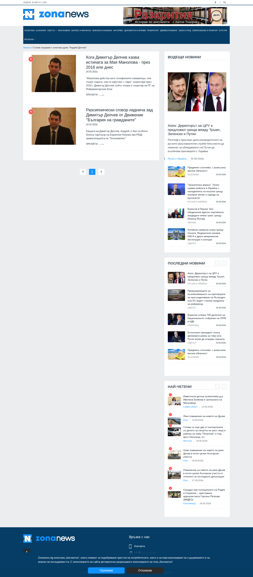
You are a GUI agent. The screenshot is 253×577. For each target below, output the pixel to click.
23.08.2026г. (207, 407)
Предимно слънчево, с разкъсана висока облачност (207, 169)
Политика (29, 30)
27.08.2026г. (198, 480)
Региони (29, 39)
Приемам (106, 570)
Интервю (118, 30)
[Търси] (224, 2)
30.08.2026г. (197, 158)
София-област (190, 407)
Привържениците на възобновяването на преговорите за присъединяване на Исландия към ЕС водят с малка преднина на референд (206, 297)
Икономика (64, 30)
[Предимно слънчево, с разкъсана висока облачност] (176, 172)
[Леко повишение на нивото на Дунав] (174, 421)
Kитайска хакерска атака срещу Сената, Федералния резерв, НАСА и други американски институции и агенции (205, 234)
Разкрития (152, 30)
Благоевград (189, 503)
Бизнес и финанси (81, 30)
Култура (223, 30)
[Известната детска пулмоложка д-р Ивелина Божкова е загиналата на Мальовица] (174, 401)
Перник (192, 222)
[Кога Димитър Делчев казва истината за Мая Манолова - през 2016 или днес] (54, 73)
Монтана (187, 441)
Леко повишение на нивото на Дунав (204, 416)
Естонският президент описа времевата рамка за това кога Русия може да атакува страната (206, 335)
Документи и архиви (135, 30)
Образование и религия (205, 30)
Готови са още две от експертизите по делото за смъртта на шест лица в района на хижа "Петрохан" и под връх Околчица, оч (204, 432)
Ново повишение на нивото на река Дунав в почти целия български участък (203, 453)
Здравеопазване (168, 30)
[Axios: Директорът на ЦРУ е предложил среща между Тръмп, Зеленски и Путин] (197, 91)
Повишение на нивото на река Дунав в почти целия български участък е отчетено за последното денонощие (204, 473)
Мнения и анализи (102, 30)
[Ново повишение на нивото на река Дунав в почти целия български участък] (174, 455)
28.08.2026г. (202, 441)
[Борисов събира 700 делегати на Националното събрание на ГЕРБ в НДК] (176, 319)
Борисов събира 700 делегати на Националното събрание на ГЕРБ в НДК (207, 318)
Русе (185, 420)
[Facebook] (215, 2)
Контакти (139, 546)
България (41, 30)
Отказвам (145, 570)
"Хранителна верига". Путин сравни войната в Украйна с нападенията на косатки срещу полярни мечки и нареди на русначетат (205, 191)
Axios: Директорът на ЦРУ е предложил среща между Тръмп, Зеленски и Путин (194, 130)
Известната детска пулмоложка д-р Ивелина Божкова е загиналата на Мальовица (203, 399)
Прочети (92, 94)
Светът (51, 30)
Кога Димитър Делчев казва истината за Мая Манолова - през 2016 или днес (118, 62)
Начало (27, 47)
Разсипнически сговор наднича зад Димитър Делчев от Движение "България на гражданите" (119, 115)
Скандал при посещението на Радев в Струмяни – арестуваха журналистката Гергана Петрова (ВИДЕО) (204, 494)
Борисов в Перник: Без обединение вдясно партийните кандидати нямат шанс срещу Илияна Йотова (206, 214)
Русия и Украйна (177, 158)
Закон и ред (184, 30)
